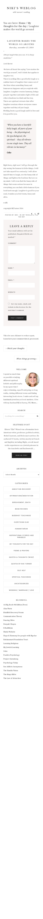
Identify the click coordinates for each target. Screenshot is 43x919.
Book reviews (21, 509)
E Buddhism (8, 628)
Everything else (21, 522)
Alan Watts (7, 609)
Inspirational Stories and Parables (21, 536)
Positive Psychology (11, 655)
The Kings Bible (9, 674)
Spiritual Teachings (21, 577)
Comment (12, 243)
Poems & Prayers (21, 551)
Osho (5, 651)
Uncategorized (21, 584)
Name (11, 268)
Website (11, 292)
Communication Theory (12, 616)
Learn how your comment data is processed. (21, 339)
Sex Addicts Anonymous (12, 667)
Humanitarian (21, 529)
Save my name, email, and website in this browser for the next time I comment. (19, 307)
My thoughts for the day (21, 544)
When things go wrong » (27, 359)
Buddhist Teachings (21, 516)
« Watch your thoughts (15, 348)
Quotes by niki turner (21, 564)
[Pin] (37, 214)
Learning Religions (10, 643)
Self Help (21, 570)
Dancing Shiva (8, 620)
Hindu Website (9, 632)
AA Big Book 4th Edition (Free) (15, 605)
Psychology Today (10, 663)
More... (34, 403)
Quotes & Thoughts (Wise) (21, 557)
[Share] (31, 214)
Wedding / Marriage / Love (21, 590)
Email (11, 280)
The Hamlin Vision (10, 671)
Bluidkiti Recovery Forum (13, 613)
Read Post (21, 455)
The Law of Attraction (12, 678)
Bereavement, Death (21, 502)
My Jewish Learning (11, 647)
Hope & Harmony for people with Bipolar (20, 636)
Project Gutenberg (10, 659)
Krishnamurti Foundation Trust (15, 640)
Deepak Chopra (9, 624)
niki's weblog (21, 8)
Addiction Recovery (21, 489)
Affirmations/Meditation (21, 496)
